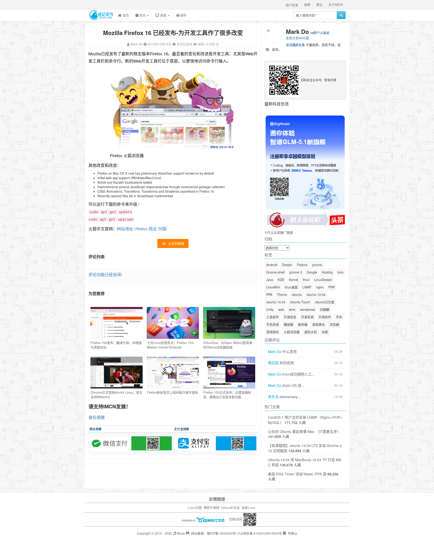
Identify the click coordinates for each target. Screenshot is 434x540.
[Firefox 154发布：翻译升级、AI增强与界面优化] (117, 322)
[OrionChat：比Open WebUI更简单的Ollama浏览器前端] (229, 322)
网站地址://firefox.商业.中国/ (142, 228)
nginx (320, 287)
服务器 (302, 324)
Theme (282, 294)
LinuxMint (273, 287)
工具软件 (272, 317)
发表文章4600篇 (297, 38)
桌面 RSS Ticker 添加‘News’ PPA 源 (297, 474)
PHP (331, 287)
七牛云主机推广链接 (278, 232)
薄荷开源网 (211, 508)
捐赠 (307, 4)
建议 (319, 4)
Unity (270, 309)
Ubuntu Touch (300, 302)
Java (269, 279)
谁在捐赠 (96, 417)
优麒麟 (324, 309)
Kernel (293, 279)
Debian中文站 (230, 508)
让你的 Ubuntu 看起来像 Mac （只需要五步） (304, 431)
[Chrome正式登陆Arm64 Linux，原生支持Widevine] (117, 372)
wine (292, 309)
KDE (281, 279)
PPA (269, 294)
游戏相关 (272, 332)
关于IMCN (335, 4)
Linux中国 (195, 508)
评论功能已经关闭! (105, 274)
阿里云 (292, 533)
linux (306, 279)
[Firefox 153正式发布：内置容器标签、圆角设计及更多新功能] (229, 372)
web (281, 309)
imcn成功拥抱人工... (298, 374)
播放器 (288, 324)
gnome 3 (295, 272)
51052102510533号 (268, 533)
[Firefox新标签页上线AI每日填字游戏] (173, 372)
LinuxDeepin (323, 279)
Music (180, 533)
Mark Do (136, 44)
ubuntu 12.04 (316, 294)
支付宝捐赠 (181, 429)
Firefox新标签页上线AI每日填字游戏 (172, 392)
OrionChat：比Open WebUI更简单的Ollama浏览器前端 (227, 344)
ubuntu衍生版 (324, 302)
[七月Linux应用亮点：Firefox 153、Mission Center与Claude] (173, 322)
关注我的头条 (295, 44)
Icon (340, 272)
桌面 (163, 15)
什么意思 (289, 351)
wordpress (307, 309)
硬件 (183, 15)
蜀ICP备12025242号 (221, 533)
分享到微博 (176, 243)
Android (271, 264)
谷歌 (325, 332)
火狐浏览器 (292, 332)
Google (312, 272)
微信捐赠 (95, 429)
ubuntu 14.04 (275, 302)
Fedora (302, 264)
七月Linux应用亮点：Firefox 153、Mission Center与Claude (171, 344)
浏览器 (334, 324)
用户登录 (291, 5)
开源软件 (324, 317)
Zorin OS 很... (293, 385)
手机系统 (272, 324)
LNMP (306, 287)
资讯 (142, 15)
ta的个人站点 (320, 32)
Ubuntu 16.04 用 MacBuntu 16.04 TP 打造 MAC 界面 (304, 462)
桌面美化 (318, 324)
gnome (317, 264)
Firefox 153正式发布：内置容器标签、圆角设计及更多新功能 (227, 394)
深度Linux (248, 508)
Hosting (327, 272)
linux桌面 (291, 287)
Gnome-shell (275, 272)
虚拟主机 (310, 332)
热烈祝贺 (287, 362)
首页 (125, 15)
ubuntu (297, 294)
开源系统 (307, 317)
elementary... (290, 396)
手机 (339, 317)
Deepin (287, 264)
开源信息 (290, 317)
